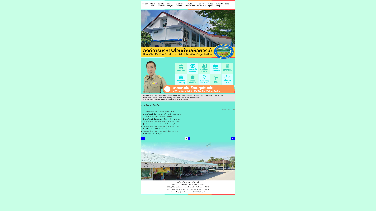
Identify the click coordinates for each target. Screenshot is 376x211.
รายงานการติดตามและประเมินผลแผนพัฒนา (186, 97)
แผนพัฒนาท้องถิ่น (147, 96)
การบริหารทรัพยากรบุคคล (190, 5)
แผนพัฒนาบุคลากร (160, 96)
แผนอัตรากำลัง (146, 97)
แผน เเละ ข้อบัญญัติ (170, 5)
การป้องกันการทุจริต (219, 5)
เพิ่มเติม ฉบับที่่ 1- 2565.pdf (153, 134)
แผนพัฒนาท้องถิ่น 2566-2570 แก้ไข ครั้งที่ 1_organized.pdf (163, 114)
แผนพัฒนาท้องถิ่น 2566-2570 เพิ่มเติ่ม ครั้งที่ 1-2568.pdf (162, 119)
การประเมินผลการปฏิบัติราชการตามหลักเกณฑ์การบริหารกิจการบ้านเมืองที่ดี (165, 99)
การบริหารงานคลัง (179, 5)
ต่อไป (233, 138)
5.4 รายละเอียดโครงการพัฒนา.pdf (156, 129)
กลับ (143, 138)
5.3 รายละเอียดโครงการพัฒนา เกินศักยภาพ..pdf (160, 124)
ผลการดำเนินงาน (187, 96)
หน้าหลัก (145, 4)
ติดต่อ (227, 4)
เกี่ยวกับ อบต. (152, 5)
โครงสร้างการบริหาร (161, 5)
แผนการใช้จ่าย (219, 96)
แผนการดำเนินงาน (174, 96)
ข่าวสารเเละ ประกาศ (201, 5)
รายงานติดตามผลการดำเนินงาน (204, 96)
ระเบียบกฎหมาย (210, 5)
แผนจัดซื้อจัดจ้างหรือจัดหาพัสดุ (162, 97)
